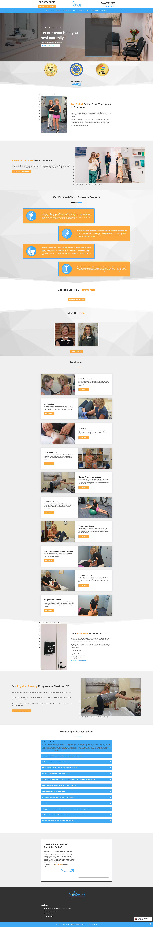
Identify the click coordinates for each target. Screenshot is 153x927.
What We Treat (67, 10)
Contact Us (103, 10)
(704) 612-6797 (109, 6)
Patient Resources (78, 10)
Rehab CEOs (67, 924)
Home (47, 10)
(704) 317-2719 (93, 924)
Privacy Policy (85, 924)
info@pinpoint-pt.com (50, 911)
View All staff (76, 351)
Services (58, 10)
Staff (52, 10)
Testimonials (94, 10)
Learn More (83, 389)
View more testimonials (76, 299)
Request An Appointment (46, 6)
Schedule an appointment (21, 171)
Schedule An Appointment (50, 45)
